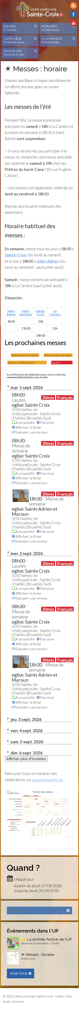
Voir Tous (18, 973)
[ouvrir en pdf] (40, 791)
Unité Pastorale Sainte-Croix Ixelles (39, 10)
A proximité (24, 422)
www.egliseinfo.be (47, 779)
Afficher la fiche (28, 427)
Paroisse (47, 422)
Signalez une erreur (31, 432)
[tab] (25, 355)
